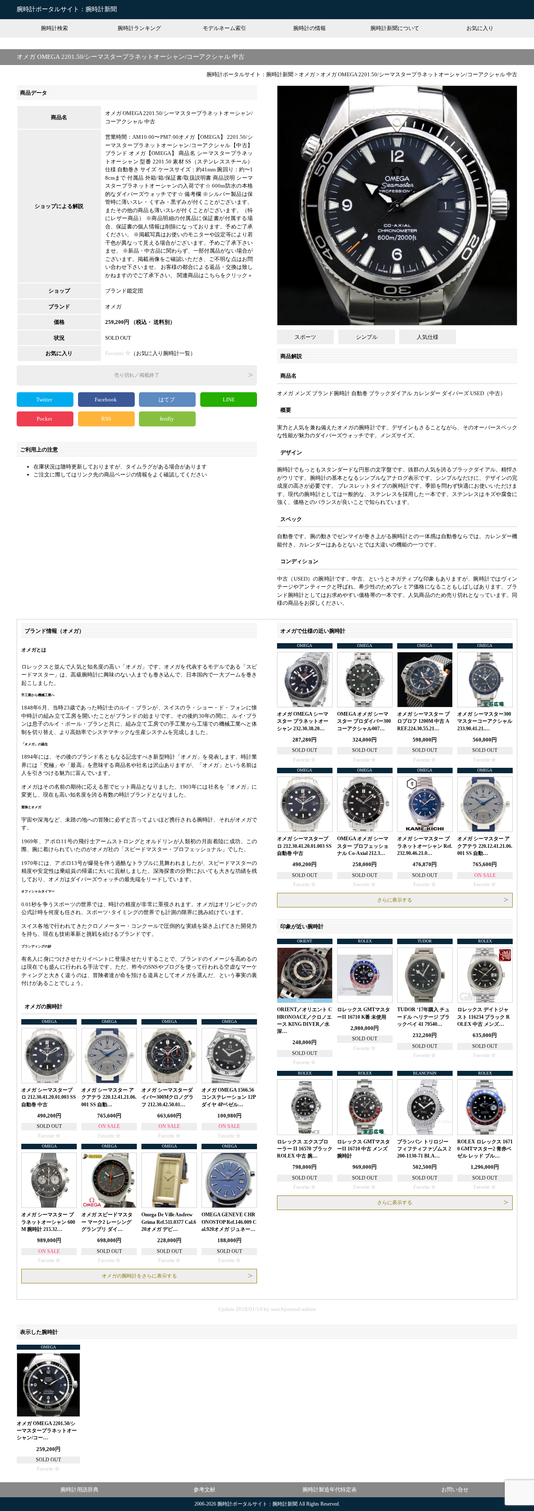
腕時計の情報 (309, 28)
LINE (229, 399)
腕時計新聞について (394, 28)
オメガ (113, 306)
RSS (106, 419)
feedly (167, 419)
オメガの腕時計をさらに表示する (139, 1275)
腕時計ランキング (139, 28)
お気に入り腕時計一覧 (163, 353)
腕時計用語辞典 (79, 1489)
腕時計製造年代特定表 (329, 1489)
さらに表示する (394, 899)
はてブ (167, 399)
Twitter (44, 399)
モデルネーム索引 (224, 28)
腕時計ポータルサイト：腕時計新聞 (67, 9)
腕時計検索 (54, 28)
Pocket (45, 419)
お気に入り (480, 28)
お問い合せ (455, 1489)
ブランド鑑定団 (124, 291)
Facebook (106, 399)
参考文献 (204, 1489)
